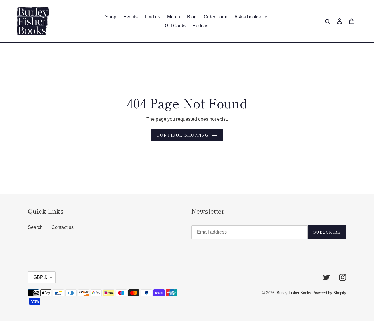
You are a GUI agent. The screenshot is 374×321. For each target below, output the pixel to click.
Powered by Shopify (329, 293)
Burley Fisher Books (294, 293)
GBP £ (40, 277)
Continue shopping (182, 135)
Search (35, 227)
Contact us (62, 227)
